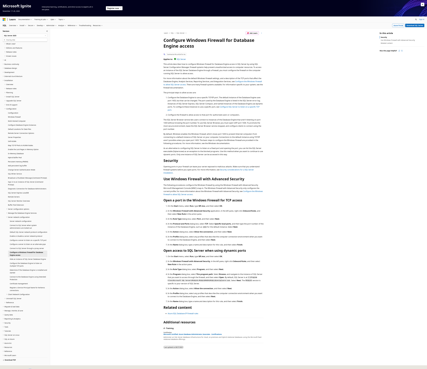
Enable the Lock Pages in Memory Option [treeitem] (23, 149)
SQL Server (180, 33)
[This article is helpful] (399, 50)
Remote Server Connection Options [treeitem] (21, 133)
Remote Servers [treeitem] (14, 197)
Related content (387, 43)
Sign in (421, 19)
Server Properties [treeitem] (14, 137)
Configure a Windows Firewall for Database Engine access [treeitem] (26, 253)
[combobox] (25, 35)
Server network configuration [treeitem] (20, 221)
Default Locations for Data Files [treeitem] (19, 129)
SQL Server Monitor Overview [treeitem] (19, 201)
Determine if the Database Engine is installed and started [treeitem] (28, 271)
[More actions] (262, 33)
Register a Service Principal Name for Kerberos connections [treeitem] (27, 289)
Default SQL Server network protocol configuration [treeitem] (28, 232)
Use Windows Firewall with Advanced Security (398, 40)
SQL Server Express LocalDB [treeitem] (18, 193)
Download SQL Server (415, 25)
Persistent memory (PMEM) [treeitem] (18, 162)
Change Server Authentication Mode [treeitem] (21, 170)
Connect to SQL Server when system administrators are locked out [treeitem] (23, 226)
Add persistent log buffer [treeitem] (17, 166)
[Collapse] (47, 31)
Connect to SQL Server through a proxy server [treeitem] (27, 248)
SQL (172, 33)
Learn (166, 33)
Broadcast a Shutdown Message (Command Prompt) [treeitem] (27, 178)
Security (384, 37)
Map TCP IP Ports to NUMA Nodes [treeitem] (20, 145)
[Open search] (416, 19)
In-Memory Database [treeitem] (16, 153)
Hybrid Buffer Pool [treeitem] (15, 157)
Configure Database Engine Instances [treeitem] (22, 125)
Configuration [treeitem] (13, 113)
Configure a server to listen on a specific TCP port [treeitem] (28, 240)
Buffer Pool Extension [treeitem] (16, 205)
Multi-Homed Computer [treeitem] (17, 121)
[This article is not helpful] (402, 50)
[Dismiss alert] (422, 4)
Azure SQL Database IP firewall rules (183, 313)
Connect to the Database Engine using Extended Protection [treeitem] (28, 278)
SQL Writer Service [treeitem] (15, 174)
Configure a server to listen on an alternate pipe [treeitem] (28, 244)
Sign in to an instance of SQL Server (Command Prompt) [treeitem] (25, 183)
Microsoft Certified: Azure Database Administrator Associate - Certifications (192, 334)
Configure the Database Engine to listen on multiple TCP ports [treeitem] (26, 264)
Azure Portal (398, 25)
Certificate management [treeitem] (19, 284)
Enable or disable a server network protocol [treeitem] (26, 236)
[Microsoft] (4, 19)
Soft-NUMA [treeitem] (12, 141)
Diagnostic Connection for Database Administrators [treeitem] (27, 189)
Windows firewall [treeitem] (14, 117)
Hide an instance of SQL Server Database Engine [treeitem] (28, 259)
